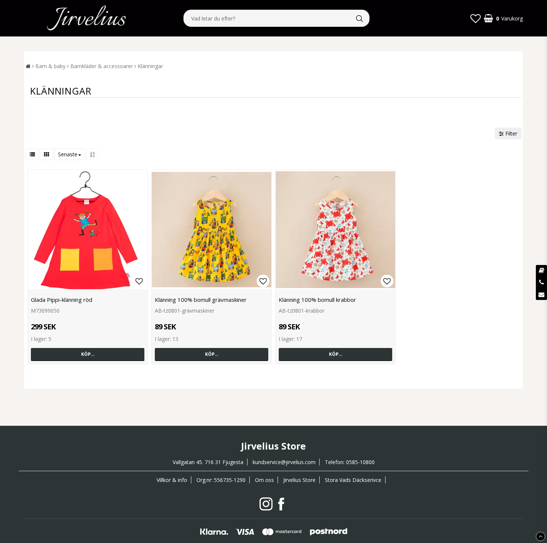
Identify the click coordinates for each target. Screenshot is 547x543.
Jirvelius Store (299, 479)
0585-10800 (360, 462)
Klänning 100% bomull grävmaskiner (201, 299)
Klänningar (150, 66)
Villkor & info (172, 479)
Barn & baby (50, 66)
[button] (475, 18)
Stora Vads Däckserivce (353, 479)
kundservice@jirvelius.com (284, 462)
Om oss (264, 479)
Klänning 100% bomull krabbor (317, 299)
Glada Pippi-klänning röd (61, 299)
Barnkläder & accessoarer (101, 66)
